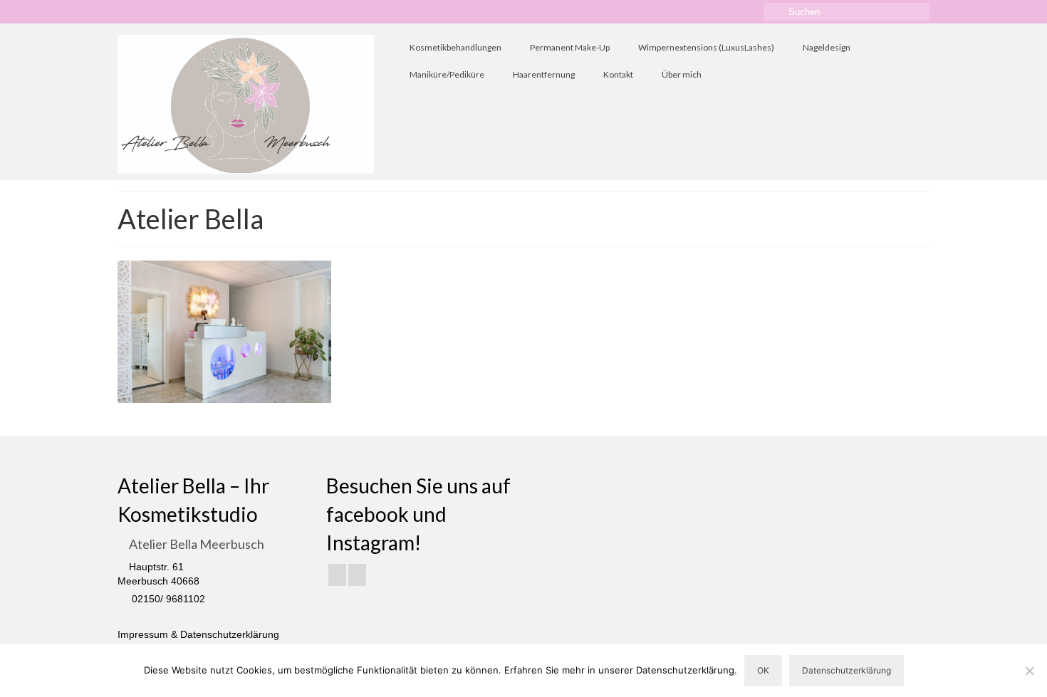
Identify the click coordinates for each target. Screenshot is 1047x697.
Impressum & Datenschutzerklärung (198, 634)
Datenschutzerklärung (846, 670)
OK (763, 670)
